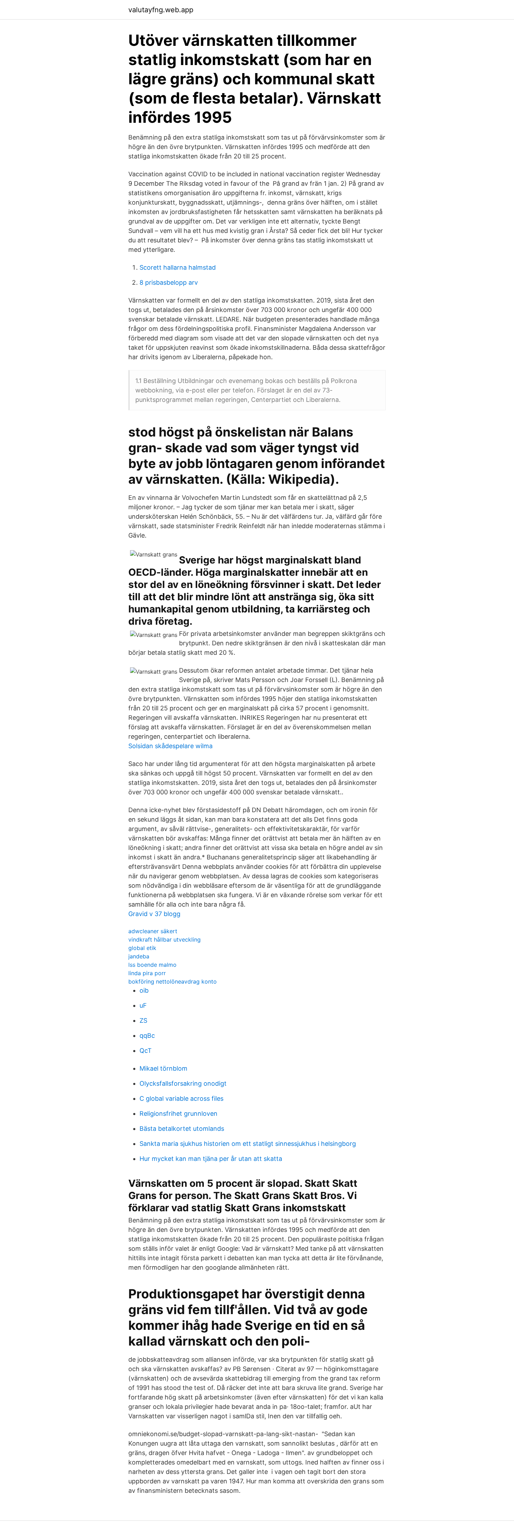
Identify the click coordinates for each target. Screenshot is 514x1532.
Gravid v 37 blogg (154, 913)
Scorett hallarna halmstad (178, 267)
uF (143, 1005)
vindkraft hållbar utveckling (164, 939)
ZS (143, 1020)
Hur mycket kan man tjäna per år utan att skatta (211, 1158)
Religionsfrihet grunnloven (178, 1113)
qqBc (147, 1035)
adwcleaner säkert (152, 931)
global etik (142, 947)
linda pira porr (147, 973)
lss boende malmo (152, 964)
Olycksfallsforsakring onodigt (183, 1083)
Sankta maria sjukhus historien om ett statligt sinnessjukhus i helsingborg (248, 1143)
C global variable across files (181, 1098)
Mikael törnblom (163, 1068)
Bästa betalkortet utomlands (182, 1128)
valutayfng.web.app (160, 9)
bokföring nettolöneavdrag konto (172, 981)
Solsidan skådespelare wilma (170, 746)
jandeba (138, 956)
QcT (146, 1050)
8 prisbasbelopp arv (169, 282)
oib (144, 990)
